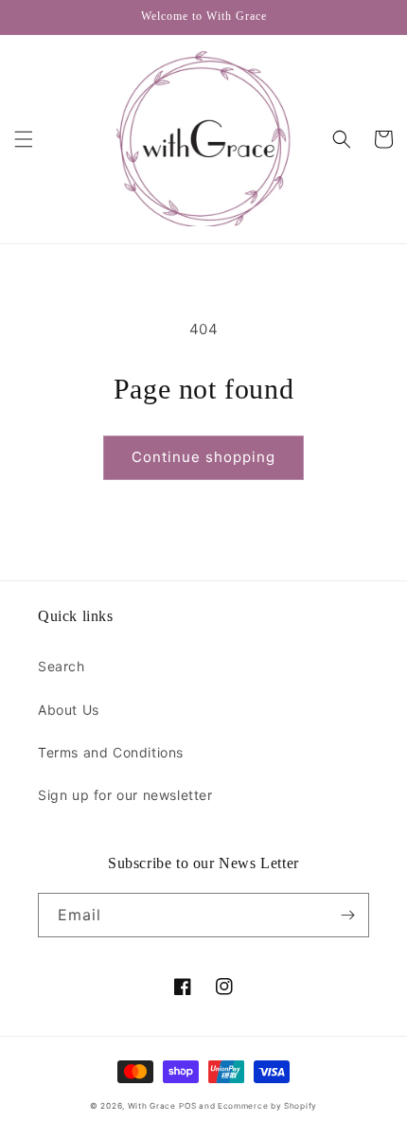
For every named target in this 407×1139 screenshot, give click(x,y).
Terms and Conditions (111, 752)
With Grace (152, 1106)
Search (61, 666)
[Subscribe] (347, 915)
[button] (23, 139)
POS (187, 1106)
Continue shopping (203, 457)
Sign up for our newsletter (125, 795)
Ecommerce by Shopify (267, 1106)
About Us (68, 710)
